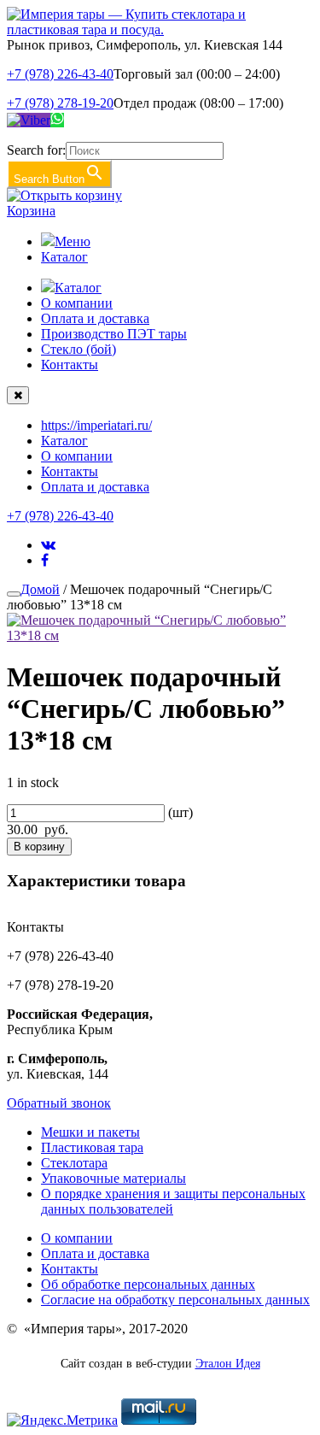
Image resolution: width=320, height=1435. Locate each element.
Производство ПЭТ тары (114, 333)
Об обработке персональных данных (148, 1284)
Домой (40, 589)
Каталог (64, 257)
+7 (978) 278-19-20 (60, 103)
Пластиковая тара (92, 1147)
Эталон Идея (227, 1363)
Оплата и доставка (95, 318)
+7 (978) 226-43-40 (60, 74)
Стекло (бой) (78, 349)
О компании (77, 303)
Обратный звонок (59, 1103)
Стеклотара (74, 1163)
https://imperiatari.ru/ (96, 425)
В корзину (39, 846)
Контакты (69, 364)
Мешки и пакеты (90, 1132)
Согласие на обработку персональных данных (175, 1299)
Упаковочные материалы (113, 1178)
